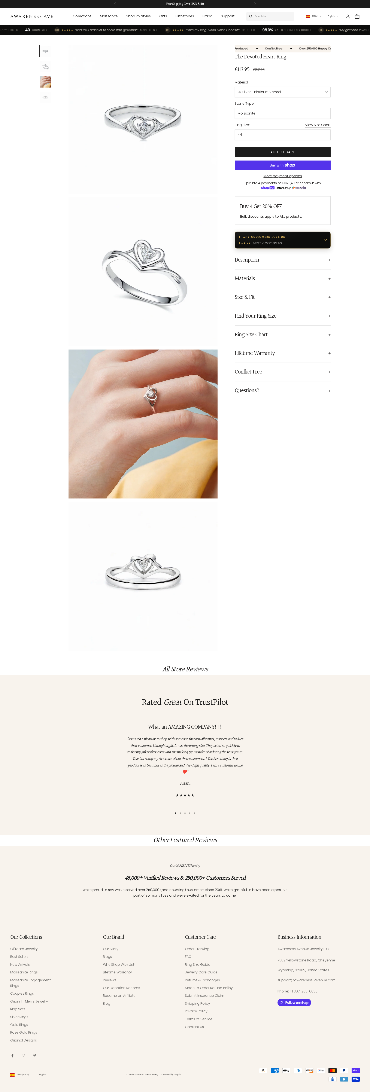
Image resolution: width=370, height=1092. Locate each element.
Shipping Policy (197, 1003)
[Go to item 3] (45, 82)
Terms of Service (198, 1019)
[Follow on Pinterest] (35, 1055)
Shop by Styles (138, 16)
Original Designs (23, 1040)
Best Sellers (19, 956)
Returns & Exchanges (202, 980)
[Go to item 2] (45, 67)
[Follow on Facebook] (12, 1055)
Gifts (163, 16)
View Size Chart (318, 124)
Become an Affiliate (119, 995)
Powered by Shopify (172, 1075)
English (331, 16)
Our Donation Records (121, 987)
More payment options (283, 176)
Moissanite (109, 16)
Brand (207, 16)
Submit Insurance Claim (204, 995)
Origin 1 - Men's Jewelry (29, 1001)
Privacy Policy (196, 1011)
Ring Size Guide (197, 964)
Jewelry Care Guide (201, 972)
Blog (106, 1003)
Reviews (109, 980)
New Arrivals (20, 964)
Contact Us (194, 1026)
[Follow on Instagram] (23, 1055)
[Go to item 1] (45, 51)
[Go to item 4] (45, 97)
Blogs (107, 956)
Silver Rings (19, 1017)
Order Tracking (197, 948)
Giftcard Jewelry (24, 948)
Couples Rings (22, 993)
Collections (82, 16)
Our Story (110, 948)
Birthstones (185, 16)
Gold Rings (19, 1024)
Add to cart (282, 152)
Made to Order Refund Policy (209, 987)
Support (227, 16)
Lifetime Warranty (117, 972)
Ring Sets (17, 1009)
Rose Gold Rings (23, 1032)
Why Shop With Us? (119, 964)
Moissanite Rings (24, 972)
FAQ (188, 956)
